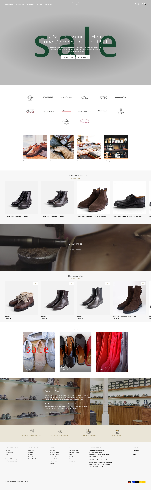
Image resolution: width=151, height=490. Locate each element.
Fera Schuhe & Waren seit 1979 (19, 482)
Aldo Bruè (52, 450)
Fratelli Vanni (53, 461)
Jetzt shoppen (75, 250)
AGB (7, 455)
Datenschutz (9, 452)
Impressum (9, 457)
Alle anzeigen (75, 178)
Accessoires (48, 4)
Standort (30, 452)
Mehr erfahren (49, 412)
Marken (39, 4)
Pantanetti (52, 463)
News (75, 329)
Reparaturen (31, 457)
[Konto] (135, 4)
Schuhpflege (30, 4)
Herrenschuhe (9, 4)
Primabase (72, 461)
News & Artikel (32, 459)
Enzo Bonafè (52, 457)
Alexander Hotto (54, 452)
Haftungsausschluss (11, 461)
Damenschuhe (20, 4)
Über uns (31, 450)
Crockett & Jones (54, 455)
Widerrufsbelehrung (11, 459)
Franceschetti (53, 459)
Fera (70, 455)
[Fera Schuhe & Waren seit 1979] (75, 4)
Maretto (71, 457)
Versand (8, 450)
